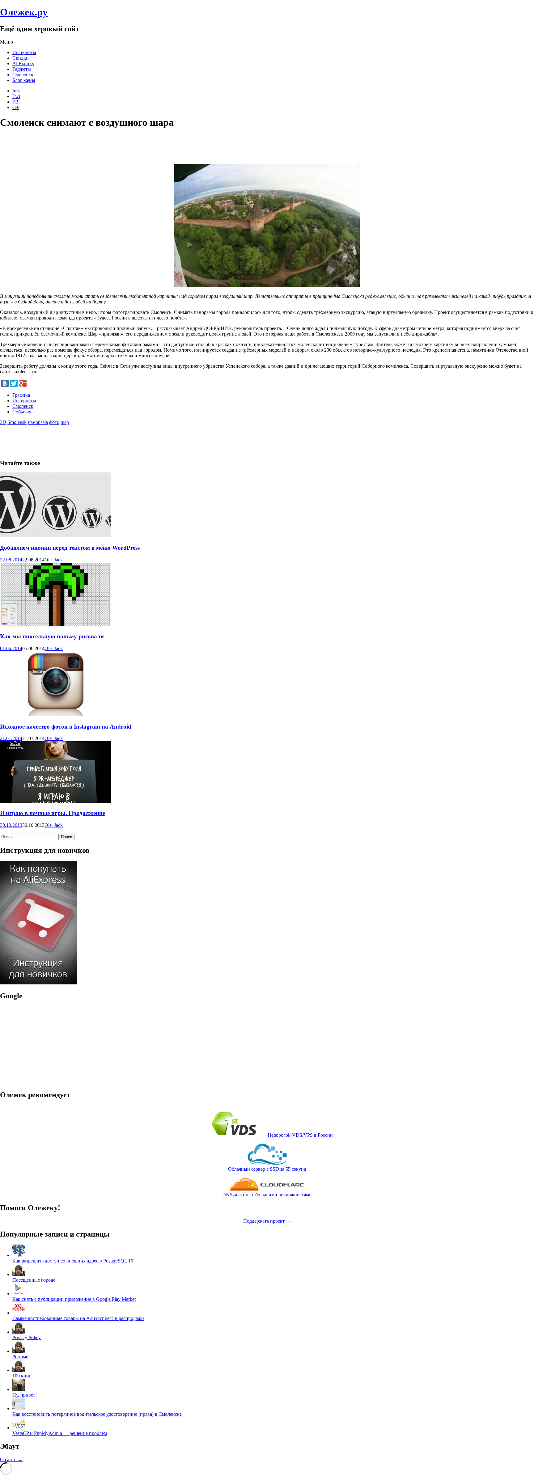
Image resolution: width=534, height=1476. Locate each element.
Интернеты (24, 52)
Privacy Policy (26, 1337)
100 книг (21, 1375)
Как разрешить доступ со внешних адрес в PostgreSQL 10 (72, 1260)
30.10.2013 (11, 825)
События (21, 411)
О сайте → (11, 1459)
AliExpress (23, 63)
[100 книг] (18, 1370)
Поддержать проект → (267, 1221)
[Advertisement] (112, 149)
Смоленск (22, 74)
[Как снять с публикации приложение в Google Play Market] (18, 1293)
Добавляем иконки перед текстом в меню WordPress (70, 547)
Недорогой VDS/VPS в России (300, 1135)
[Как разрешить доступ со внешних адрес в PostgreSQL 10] (18, 1255)
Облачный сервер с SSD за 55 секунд (267, 1169)
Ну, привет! (24, 1395)
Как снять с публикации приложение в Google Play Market (74, 1299)
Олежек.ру (24, 12)
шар (65, 422)
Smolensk (17, 422)
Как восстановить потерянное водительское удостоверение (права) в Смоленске (97, 1414)
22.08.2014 (11, 559)
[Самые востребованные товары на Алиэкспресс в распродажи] (18, 1312)
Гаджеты (21, 69)
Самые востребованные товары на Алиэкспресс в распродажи (78, 1318)
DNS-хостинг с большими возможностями (267, 1194)
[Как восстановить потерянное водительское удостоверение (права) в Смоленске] (18, 1408)
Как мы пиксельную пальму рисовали (52, 636)
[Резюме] (18, 1351)
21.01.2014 (11, 738)
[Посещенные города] (18, 1274)
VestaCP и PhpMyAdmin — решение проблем (59, 1433)
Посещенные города (33, 1280)
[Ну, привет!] (18, 1389)
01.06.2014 (11, 648)
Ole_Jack (53, 559)
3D (3, 422)
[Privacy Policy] (18, 1331)
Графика (21, 395)
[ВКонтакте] (5, 383)
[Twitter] (14, 383)
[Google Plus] (23, 383)
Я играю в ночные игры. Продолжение (52, 813)
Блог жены (23, 80)
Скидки (20, 58)
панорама (38, 422)
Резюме (20, 1356)
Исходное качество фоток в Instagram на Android (65, 726)
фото (54, 422)
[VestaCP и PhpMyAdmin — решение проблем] (18, 1427)
